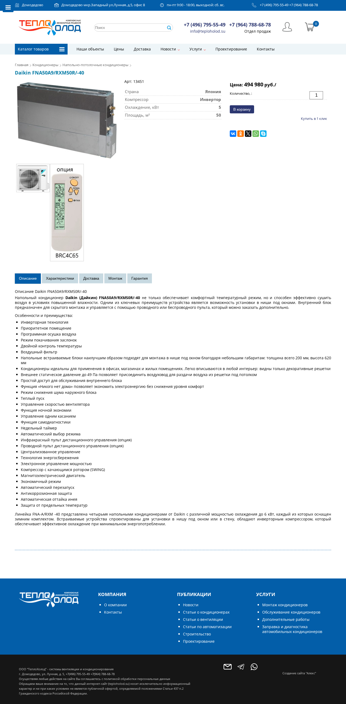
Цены (119, 49)
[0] (309, 26)
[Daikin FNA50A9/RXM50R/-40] (67, 119)
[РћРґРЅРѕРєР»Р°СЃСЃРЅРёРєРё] (240, 133)
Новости (168, 49)
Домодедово (32, 5)
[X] (248, 133)
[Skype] (263, 133)
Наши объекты (90, 49)
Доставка (142, 49)
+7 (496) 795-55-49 (274, 5)
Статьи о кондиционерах (206, 612)
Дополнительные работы (286, 619)
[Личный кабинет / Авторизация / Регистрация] (287, 26)
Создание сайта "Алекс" (299, 673)
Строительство (197, 634)
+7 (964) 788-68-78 (303, 5)
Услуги (195, 49)
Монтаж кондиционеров (285, 604)
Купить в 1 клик (314, 118)
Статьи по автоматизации (207, 626)
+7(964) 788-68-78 (103, 674)
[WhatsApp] (255, 133)
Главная (21, 65)
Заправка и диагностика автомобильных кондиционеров (292, 629)
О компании (115, 604)
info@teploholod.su (207, 31)
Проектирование (231, 49)
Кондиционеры (45, 65)
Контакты (266, 49)
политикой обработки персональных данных (137, 679)
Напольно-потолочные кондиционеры (95, 65)
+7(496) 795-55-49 (78, 674)
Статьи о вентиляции (203, 619)
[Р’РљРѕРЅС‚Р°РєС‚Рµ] (233, 133)
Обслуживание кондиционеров (291, 612)
